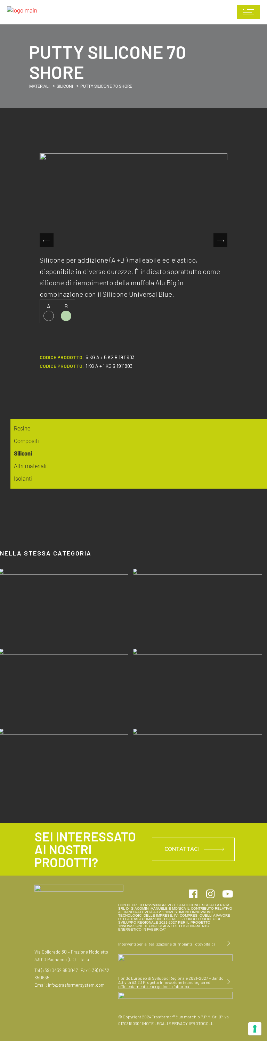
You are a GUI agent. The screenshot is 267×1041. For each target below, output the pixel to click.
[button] (220, 240)
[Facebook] (193, 894)
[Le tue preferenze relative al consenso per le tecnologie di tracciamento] (254, 1028)
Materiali (39, 86)
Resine (22, 428)
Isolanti (23, 478)
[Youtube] (228, 894)
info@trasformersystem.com (76, 985)
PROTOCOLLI (202, 1023)
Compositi (26, 441)
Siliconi (65, 86)
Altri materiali (30, 466)
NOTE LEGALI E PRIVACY (165, 1023)
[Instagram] (210, 894)
